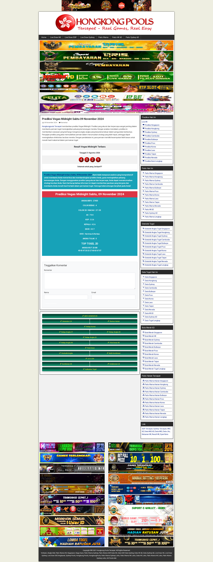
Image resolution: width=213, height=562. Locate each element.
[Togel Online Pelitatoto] (106, 98)
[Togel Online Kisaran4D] (106, 77)
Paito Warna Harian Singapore (156, 381)
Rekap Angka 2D (91, 337)
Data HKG (158, 431)
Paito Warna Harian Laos (154, 406)
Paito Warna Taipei (151, 202)
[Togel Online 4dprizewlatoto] (72, 521)
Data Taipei (149, 306)
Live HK (144, 122)
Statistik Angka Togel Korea (155, 251)
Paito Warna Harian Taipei (154, 410)
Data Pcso (148, 295)
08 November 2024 (50, 122)
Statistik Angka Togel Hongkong (157, 232)
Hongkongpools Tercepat (52, 126)
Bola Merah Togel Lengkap (154, 369)
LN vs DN (90, 359)
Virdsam (44, 553)
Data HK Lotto (141, 555)
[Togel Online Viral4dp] (106, 108)
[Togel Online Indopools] (140, 521)
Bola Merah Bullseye (152, 347)
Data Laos (148, 302)
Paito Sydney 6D (132, 37)
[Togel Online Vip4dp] (140, 468)
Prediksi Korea (150, 147)
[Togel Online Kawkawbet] (72, 468)
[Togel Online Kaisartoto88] (72, 531)
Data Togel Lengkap (152, 321)
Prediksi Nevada (150, 158)
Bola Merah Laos (151, 358)
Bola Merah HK (150, 336)
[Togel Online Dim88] (106, 56)
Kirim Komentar (51, 303)
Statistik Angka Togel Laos (154, 254)
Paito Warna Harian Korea (154, 403)
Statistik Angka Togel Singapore (157, 229)
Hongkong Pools (82, 555)
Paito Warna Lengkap (152, 217)
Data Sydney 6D (150, 317)
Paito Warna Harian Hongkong (156, 384)
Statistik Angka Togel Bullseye (156, 243)
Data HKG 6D (149, 431)
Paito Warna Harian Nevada (155, 413)
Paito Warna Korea (151, 195)
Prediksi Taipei (150, 154)
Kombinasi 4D (67, 364)
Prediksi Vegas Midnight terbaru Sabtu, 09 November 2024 (68, 175)
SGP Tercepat (147, 429)
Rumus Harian (114, 321)
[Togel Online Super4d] (106, 66)
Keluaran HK (146, 434)
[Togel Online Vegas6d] (72, 479)
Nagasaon (71, 553)
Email (94, 292)
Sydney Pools (70, 555)
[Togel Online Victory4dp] (72, 458)
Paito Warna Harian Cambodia (156, 392)
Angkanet (61, 555)
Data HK (114, 553)
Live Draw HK (55, 37)
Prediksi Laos (149, 150)
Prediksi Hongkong (151, 129)
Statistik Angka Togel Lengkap (156, 265)
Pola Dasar (91, 348)
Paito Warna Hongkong (153, 177)
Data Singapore (150, 277)
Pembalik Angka (67, 353)
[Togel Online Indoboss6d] (140, 447)
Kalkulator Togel (91, 369)
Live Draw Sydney (87, 37)
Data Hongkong (150, 281)
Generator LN (67, 321)
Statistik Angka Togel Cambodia (157, 240)
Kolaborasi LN (114, 364)
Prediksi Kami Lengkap (153, 161)
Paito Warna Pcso (151, 191)
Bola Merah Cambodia (153, 343)
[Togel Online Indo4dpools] (72, 542)
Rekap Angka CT (67, 332)
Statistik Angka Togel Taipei (155, 258)
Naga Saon (80, 553)
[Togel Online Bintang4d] (72, 500)
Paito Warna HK (61, 553)
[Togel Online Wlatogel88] (72, 510)
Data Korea (148, 299)
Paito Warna (103, 37)
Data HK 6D (148, 313)
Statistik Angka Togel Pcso (155, 247)
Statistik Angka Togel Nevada (156, 261)
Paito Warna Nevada (152, 206)
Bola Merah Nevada (152, 365)
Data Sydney (149, 284)
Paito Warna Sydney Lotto (110, 555)
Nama (46, 292)
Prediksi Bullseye (151, 139)
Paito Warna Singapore (153, 173)
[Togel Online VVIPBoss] (106, 45)
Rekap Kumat (91, 326)
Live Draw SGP (71, 37)
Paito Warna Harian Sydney (155, 388)
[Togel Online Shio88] (140, 531)
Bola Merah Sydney (152, 340)
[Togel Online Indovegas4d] (140, 542)
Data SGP (121, 553)
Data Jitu (166, 431)
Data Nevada (149, 310)
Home (43, 37)
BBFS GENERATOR (90, 316)
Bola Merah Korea (151, 354)
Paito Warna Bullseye (152, 188)
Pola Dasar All (114, 343)
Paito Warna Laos (151, 199)
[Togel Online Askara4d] (72, 489)
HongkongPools (95, 555)
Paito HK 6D (117, 37)
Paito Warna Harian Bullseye (155, 395)
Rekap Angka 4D (67, 343)
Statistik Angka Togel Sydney (156, 236)
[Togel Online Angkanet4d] (140, 510)
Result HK (155, 434)
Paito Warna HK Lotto (128, 555)
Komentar (64, 122)
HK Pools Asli (111, 558)
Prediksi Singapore (151, 125)
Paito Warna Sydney (152, 180)
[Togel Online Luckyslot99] (140, 458)
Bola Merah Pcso (151, 351)
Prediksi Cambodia (151, 136)
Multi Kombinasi (114, 353)
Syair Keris (164, 434)
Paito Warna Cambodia (153, 184)
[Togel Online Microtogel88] (72, 447)
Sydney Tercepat (160, 429)
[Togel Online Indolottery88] (140, 500)
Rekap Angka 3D (115, 332)
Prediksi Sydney (150, 132)
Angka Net (51, 553)
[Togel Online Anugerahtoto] (140, 489)
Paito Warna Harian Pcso (154, 399)
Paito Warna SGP (105, 553)
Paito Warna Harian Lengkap (155, 417)
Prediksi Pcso (149, 143)
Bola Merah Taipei (151, 362)
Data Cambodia (150, 288)
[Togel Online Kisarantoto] (106, 87)
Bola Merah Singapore (153, 333)
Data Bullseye (149, 291)
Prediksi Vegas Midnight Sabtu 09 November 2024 (73, 118)
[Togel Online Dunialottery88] (140, 479)
